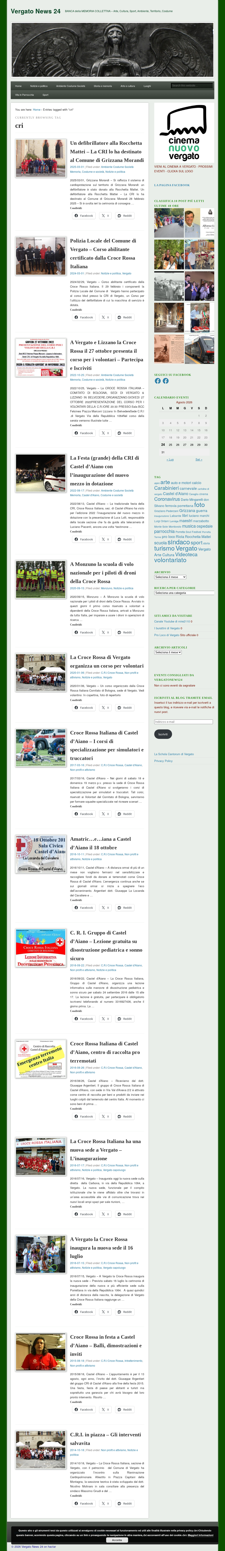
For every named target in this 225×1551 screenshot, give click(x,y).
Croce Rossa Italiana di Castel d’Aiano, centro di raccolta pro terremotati (105, 1052)
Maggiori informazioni (200, 1535)
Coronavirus (167, 498)
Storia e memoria (103, 86)
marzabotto (201, 521)
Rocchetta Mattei (198, 536)
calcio (196, 482)
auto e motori (181, 482)
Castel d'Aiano (90, 495)
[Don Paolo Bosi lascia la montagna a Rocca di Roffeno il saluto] (199, 286)
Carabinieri (166, 487)
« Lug (170, 459)
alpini (157, 483)
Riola (180, 536)
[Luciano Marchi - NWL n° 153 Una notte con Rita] (169, 318)
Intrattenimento (133, 1360)
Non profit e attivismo (82, 769)
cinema (203, 494)
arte (165, 482)
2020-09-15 (77, 588)
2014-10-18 (77, 1450)
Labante (175, 516)
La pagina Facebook (172, 185)
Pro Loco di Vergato (166, 635)
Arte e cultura (128, 86)
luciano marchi (199, 515)
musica (189, 526)
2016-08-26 (77, 1067)
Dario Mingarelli (192, 499)
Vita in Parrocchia (24, 94)
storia (206, 543)
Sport (45, 94)
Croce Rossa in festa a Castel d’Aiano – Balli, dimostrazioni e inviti (106, 1345)
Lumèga (174, 521)
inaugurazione (161, 516)
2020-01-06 (77, 672)
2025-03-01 (77, 167)
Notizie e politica (38, 86)
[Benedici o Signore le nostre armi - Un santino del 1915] (169, 349)
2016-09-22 (77, 965)
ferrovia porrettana (179, 505)
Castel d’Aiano (175, 493)
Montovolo (175, 526)
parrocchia (164, 531)
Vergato (126, 273)
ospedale (205, 526)
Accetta (117, 1540)
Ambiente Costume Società (70, 86)
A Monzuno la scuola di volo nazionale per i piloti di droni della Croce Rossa (103, 572)
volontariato (170, 559)
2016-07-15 (77, 1263)
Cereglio (193, 494)
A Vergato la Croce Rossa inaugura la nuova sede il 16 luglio (101, 1247)
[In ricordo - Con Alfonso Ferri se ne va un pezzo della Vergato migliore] (199, 223)
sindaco (179, 541)
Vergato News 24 (36, 10)
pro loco (168, 536)
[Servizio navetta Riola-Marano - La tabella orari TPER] (199, 349)
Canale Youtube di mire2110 (172, 621)
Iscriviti (163, 734)
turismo (164, 547)
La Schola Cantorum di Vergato (174, 754)
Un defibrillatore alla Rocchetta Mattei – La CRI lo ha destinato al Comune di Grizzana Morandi (107, 151)
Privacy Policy (163, 761)
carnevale (188, 488)
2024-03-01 (77, 273)
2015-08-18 (77, 1360)
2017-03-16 (77, 765)
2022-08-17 (77, 490)
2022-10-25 (77, 375)
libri (185, 515)
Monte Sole (161, 526)
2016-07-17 (77, 1165)
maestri (185, 520)
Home (18, 86)
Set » (199, 459)
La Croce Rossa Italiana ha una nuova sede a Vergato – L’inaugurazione (105, 1149)
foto (199, 504)
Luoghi (147, 86)
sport (196, 542)
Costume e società (93, 171)
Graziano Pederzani (166, 511)
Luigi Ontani (161, 521)
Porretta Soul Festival (188, 532)
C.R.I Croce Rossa (112, 672)
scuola (160, 542)
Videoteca (186, 554)
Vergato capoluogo (114, 1170)
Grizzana (187, 510)
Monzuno (106, 588)
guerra (201, 510)
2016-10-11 (77, 854)
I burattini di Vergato (167, 628)
